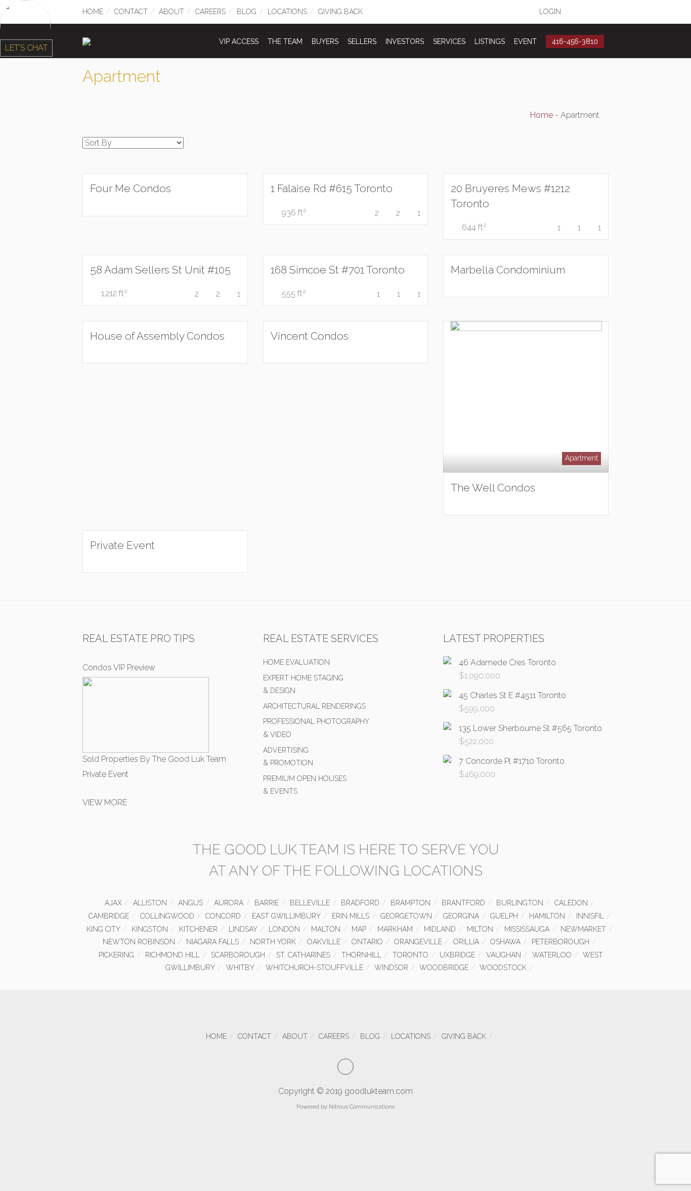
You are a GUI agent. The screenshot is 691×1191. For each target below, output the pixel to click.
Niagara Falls (212, 942)
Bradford (360, 903)
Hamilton (547, 916)
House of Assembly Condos (157, 336)
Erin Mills (350, 916)
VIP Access (238, 41)
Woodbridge (443, 968)
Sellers (362, 41)
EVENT (525, 41)
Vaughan (503, 955)
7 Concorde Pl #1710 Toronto (512, 761)
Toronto (410, 955)
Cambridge (109, 916)
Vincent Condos (310, 336)
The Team (285, 41)
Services (449, 41)
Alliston (150, 903)
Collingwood (167, 916)
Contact (131, 12)
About (171, 12)
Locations (287, 12)
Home (92, 12)
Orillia (466, 942)
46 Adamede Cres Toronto (507, 662)
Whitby (240, 968)
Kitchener (198, 929)
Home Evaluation (296, 662)
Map (359, 929)
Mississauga (526, 929)
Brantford (463, 903)
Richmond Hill (172, 955)
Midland (440, 929)
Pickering (116, 955)
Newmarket (583, 929)
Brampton (410, 903)
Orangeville (418, 942)
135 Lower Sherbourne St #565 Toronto (530, 728)
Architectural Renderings (314, 706)
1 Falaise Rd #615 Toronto (332, 188)
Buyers (325, 41)
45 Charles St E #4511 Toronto (512, 695)
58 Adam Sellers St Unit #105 (160, 269)
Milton (480, 929)
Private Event (122, 545)
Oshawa (505, 942)
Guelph (504, 916)
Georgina (461, 916)
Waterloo (552, 955)
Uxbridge (457, 955)
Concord (223, 916)
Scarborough (238, 955)
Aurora (228, 903)
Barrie (266, 903)
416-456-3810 (575, 41)
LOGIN (550, 12)
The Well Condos (493, 487)
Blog (246, 12)
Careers (210, 12)
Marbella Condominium (508, 269)
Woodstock (503, 968)
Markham (395, 929)
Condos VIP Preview (118, 667)
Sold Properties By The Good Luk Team (154, 759)
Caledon (571, 903)
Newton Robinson (139, 942)
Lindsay (243, 929)
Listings (489, 41)
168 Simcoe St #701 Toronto (338, 269)
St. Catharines (303, 955)
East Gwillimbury (286, 916)
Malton (325, 929)
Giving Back (340, 12)
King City (103, 929)
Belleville (310, 903)
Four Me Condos (130, 188)
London (284, 929)
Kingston (150, 929)
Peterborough (560, 942)
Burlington (519, 903)
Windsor (391, 968)
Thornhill (361, 955)
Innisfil (590, 916)
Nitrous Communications (362, 1107)
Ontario (367, 942)
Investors (404, 41)
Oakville (323, 942)
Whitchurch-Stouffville (314, 968)
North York (273, 942)
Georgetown (406, 916)
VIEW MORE (104, 802)
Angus (190, 903)
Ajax (113, 903)
